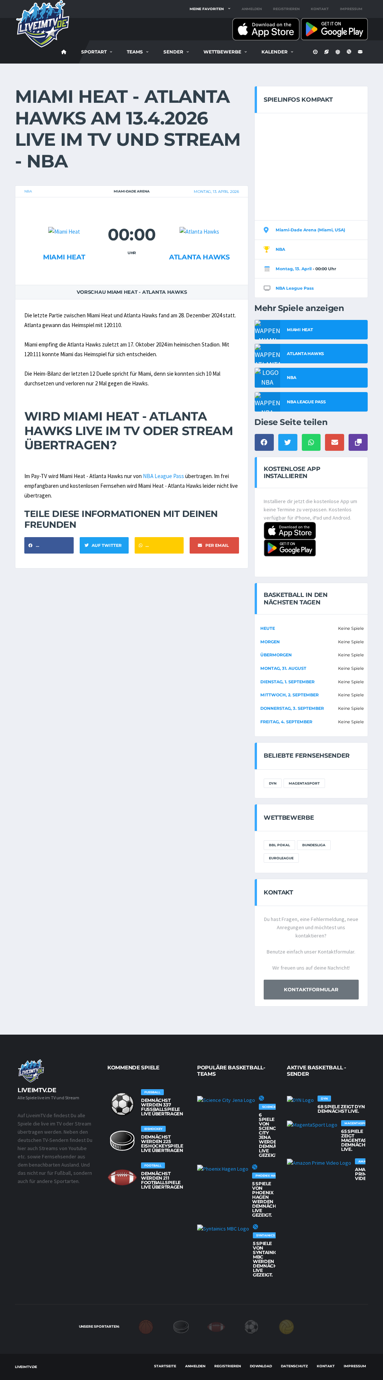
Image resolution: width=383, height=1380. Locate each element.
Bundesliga (313, 845)
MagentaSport (304, 783)
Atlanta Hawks (199, 257)
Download (261, 1366)
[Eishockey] (181, 1326)
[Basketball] (146, 1326)
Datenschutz (294, 1366)
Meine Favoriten (207, 9)
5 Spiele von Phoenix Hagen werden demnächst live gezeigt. (267, 1199)
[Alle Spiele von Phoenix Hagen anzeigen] (222, 1168)
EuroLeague (281, 858)
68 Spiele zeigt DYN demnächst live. (341, 1109)
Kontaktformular (311, 989)
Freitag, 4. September (286, 721)
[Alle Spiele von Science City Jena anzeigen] (226, 1100)
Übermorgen (276, 654)
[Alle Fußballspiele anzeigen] (122, 1104)
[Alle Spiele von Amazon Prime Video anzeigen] (319, 1162)
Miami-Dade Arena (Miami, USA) (310, 229)
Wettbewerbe (222, 52)
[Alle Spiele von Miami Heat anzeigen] (64, 217)
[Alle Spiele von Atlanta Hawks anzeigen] (199, 217)
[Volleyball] (286, 1326)
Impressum (351, 9)
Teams (135, 52)
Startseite (165, 1366)
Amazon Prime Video (365, 1174)
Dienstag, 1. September (287, 681)
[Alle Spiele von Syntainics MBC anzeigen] (223, 1228)
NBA (27, 191)
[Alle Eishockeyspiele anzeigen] (122, 1141)
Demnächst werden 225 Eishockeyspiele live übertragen (162, 1143)
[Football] (216, 1326)
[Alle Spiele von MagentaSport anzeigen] (312, 1124)
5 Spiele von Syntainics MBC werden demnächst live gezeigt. (267, 1259)
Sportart (94, 52)
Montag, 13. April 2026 (216, 191)
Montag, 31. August (283, 668)
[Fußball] (251, 1326)
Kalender (274, 52)
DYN (272, 783)
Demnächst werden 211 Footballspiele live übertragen (162, 1180)
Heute (267, 628)
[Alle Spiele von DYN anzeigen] (300, 1100)
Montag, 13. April (294, 268)
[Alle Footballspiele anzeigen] (122, 1177)
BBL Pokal (279, 845)
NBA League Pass (163, 476)
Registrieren (286, 9)
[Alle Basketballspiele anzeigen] (261, 1098)
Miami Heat (64, 257)
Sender (173, 52)
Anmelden (252, 9)
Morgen (270, 641)
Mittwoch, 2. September (289, 694)
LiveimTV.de (26, 1367)
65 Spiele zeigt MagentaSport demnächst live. (360, 1140)
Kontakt (320, 9)
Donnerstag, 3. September (292, 708)
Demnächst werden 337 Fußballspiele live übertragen (162, 1106)
